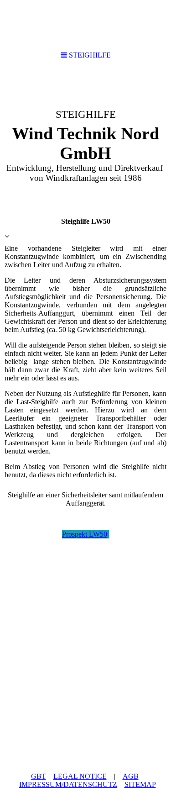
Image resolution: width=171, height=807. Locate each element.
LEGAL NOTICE (80, 776)
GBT (38, 776)
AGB (131, 776)
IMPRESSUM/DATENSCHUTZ (68, 784)
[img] (85, 140)
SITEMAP (140, 784)
